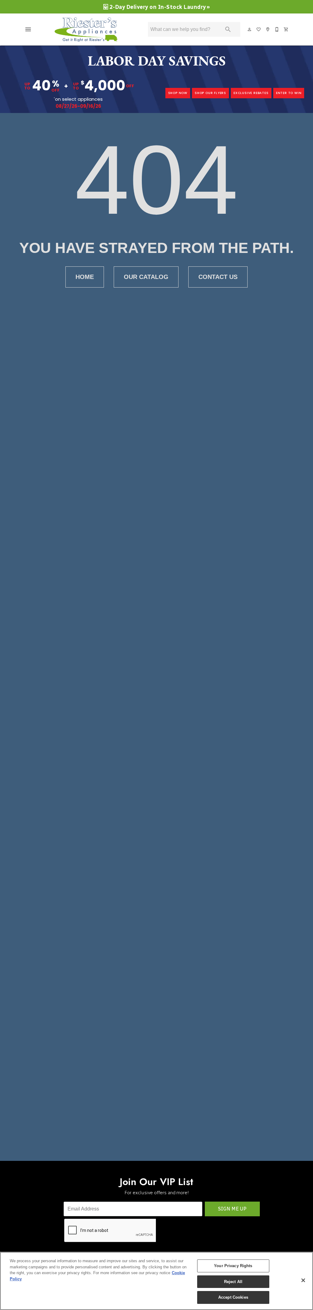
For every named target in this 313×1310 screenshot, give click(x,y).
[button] (28, 29)
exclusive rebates (251, 93)
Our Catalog (146, 276)
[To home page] (89, 29)
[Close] (303, 1280)
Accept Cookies (233, 1297)
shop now (177, 93)
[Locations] (268, 29)
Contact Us (218, 276)
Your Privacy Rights (233, 1265)
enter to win (289, 93)
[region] (156, 1281)
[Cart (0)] (286, 29)
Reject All (233, 1281)
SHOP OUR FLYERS (210, 93)
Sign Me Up (232, 1209)
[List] (259, 29)
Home (84, 276)
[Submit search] (228, 29)
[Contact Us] (277, 29)
